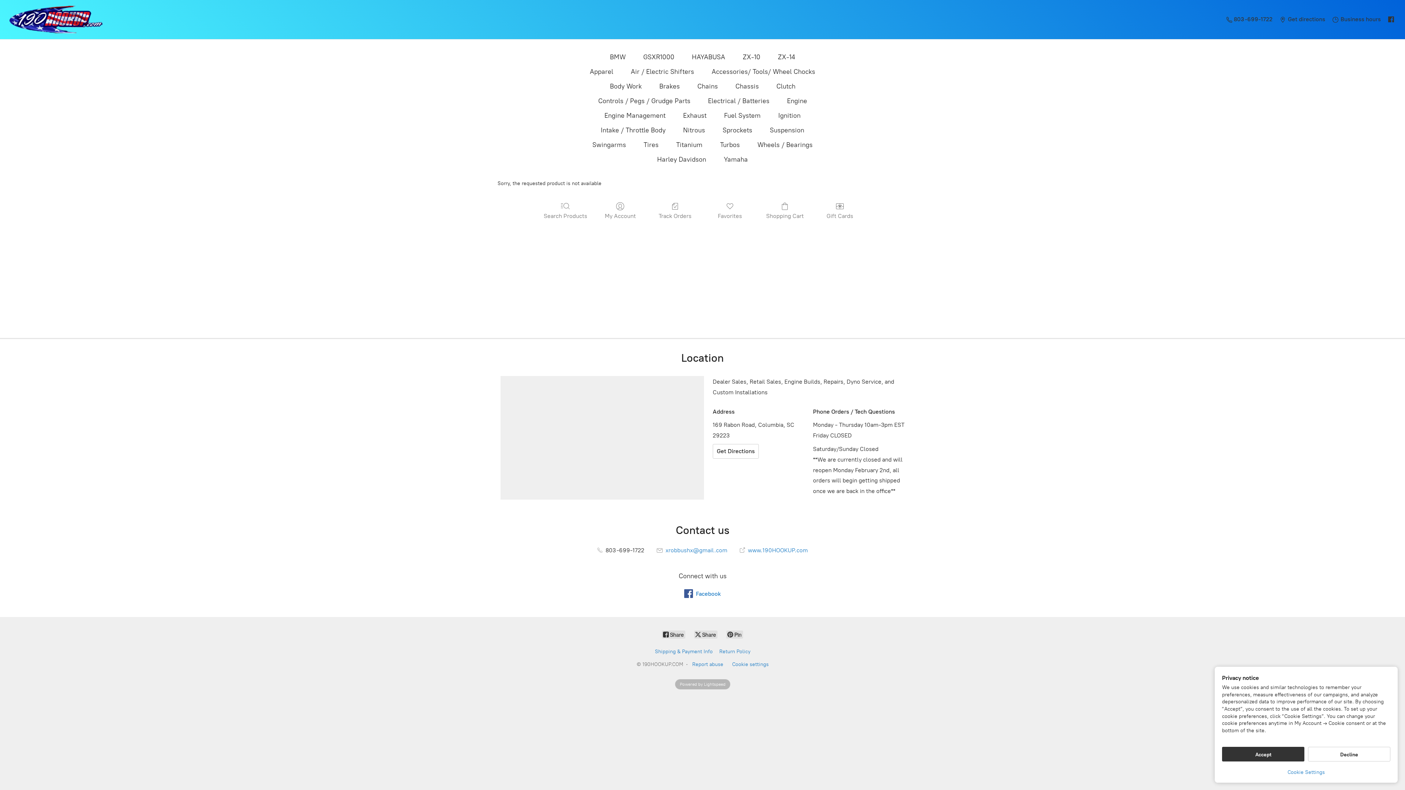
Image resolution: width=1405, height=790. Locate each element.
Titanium (689, 145)
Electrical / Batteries (738, 101)
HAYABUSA (708, 57)
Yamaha (736, 159)
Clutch (785, 86)
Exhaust (695, 116)
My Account (620, 215)
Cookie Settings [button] (1306, 772)
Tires (651, 145)
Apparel (601, 72)
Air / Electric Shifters (662, 72)
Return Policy (734, 651)
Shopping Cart (785, 215)
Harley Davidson (681, 159)
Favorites (730, 215)
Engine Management (635, 116)
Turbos (730, 145)
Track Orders (675, 215)
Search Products (565, 215)
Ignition (789, 116)
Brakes (669, 86)
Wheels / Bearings (785, 145)
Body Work (626, 86)
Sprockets (737, 130)
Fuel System (742, 116)
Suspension (787, 130)
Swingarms (609, 145)
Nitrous (694, 130)
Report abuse (707, 664)
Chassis (747, 86)
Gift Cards (840, 215)
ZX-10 (751, 57)
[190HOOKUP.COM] (56, 19)
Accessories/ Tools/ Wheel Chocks (763, 72)
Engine (797, 101)
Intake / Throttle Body (633, 130)
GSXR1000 (658, 57)
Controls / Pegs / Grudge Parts (644, 101)
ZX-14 (786, 57)
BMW (618, 57)
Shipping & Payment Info (684, 651)
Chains (707, 86)
